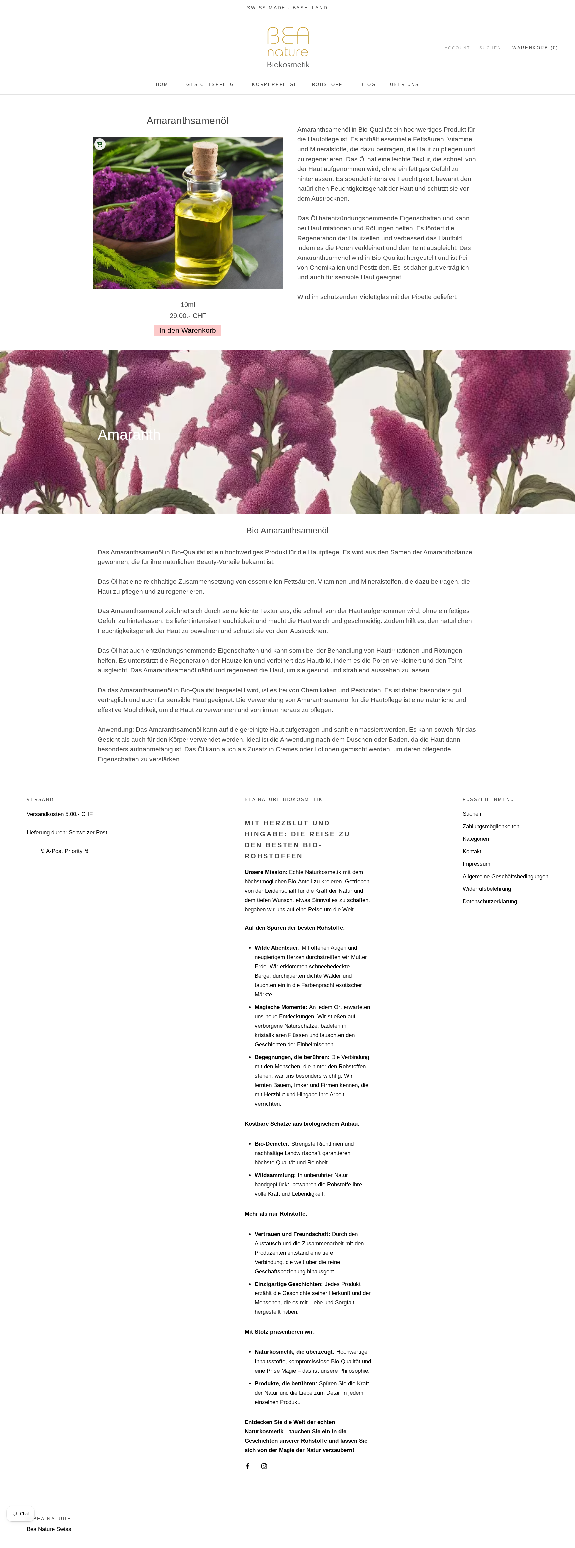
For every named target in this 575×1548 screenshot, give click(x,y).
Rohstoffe (329, 84)
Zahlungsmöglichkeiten (491, 826)
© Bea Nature (49, 1518)
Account (457, 48)
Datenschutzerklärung (490, 901)
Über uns (404, 84)
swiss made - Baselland (287, 7)
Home (164, 84)
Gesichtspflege (212, 84)
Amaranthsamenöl (188, 120)
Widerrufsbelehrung (487, 889)
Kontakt (472, 851)
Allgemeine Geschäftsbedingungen (505, 876)
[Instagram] (264, 1466)
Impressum (476, 864)
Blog (368, 84)
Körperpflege (275, 84)
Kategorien (476, 839)
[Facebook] (247, 1466)
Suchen (490, 48)
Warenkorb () (535, 47)
